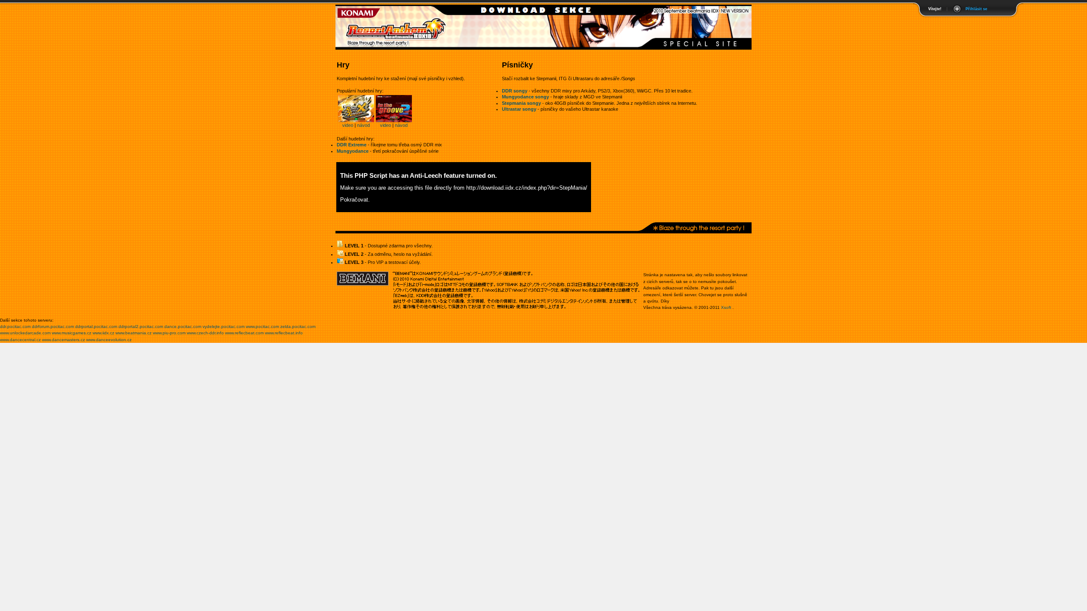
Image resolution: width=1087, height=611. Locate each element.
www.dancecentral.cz (20, 339)
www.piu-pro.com (169, 333)
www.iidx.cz (103, 333)
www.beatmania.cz (133, 333)
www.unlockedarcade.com (25, 333)
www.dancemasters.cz (63, 339)
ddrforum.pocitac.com (53, 326)
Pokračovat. (355, 199)
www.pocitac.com (262, 326)
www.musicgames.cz (71, 333)
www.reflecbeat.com (244, 333)
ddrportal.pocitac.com (96, 326)
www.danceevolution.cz (109, 339)
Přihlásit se (976, 9)
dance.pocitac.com (182, 326)
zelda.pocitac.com (297, 326)
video (347, 125)
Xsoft (726, 307)
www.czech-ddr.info (205, 333)
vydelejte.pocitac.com (224, 326)
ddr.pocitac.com (15, 326)
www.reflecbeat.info (284, 333)
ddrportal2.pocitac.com (140, 326)
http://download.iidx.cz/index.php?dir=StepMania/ (526, 188)
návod (363, 125)
